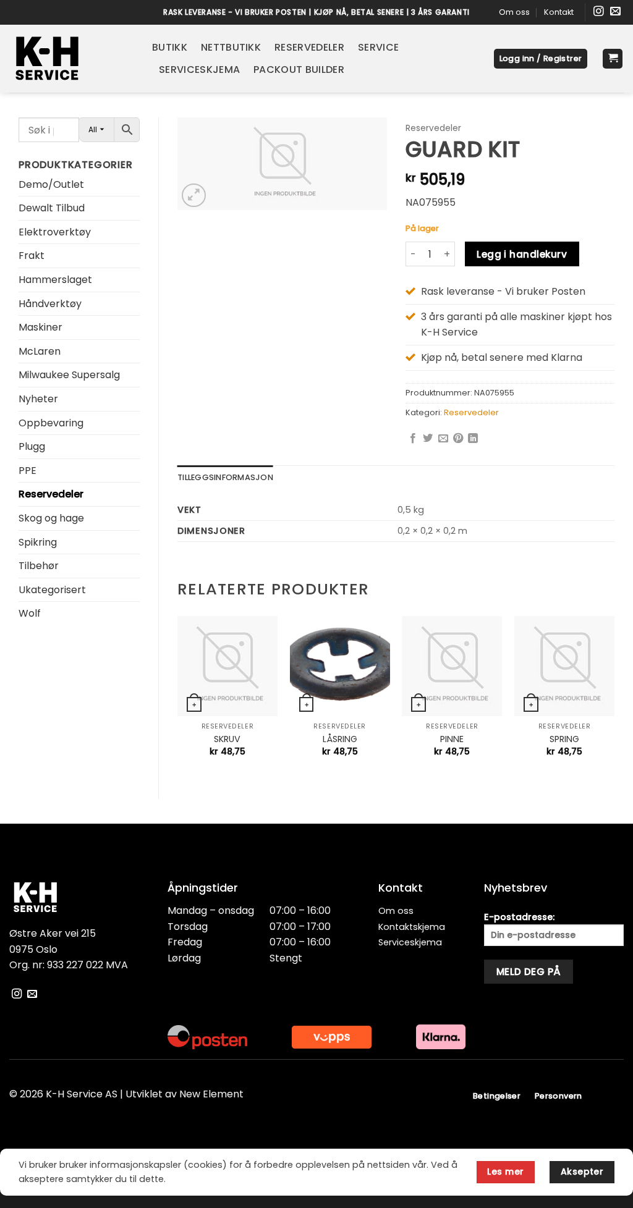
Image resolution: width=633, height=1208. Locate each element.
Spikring (38, 542)
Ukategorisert (52, 590)
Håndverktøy (50, 304)
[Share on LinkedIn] (473, 438)
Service (378, 47)
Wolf (30, 613)
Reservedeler (309, 47)
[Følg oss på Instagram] (598, 12)
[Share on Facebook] (413, 438)
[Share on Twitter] (428, 438)
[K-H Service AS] (71, 59)
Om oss (514, 12)
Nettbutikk (231, 47)
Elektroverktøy (55, 232)
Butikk (169, 47)
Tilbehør (39, 566)
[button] (541, 59)
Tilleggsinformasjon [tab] (225, 477)
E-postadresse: (519, 917)
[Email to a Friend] (443, 438)
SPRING (564, 739)
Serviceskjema (199, 69)
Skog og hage (51, 518)
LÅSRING (340, 739)
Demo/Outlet (51, 184)
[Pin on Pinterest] (458, 438)
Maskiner (40, 327)
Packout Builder (298, 69)
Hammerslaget (55, 279)
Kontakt (559, 12)
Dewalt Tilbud (52, 208)
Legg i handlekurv (522, 254)
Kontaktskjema (411, 927)
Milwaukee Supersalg (69, 375)
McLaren (40, 351)
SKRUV (227, 739)
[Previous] (178, 697)
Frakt (32, 255)
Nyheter (38, 399)
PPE (27, 470)
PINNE (452, 739)
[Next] (614, 697)
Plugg (32, 446)
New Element (211, 1094)
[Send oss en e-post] (615, 12)
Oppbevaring (51, 423)
